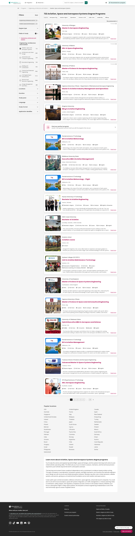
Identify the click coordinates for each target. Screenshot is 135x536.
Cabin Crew (91, 17)
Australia (46, 412)
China (45, 422)
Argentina (72, 439)
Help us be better (126, 531)
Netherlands (98, 422)
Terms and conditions (107, 531)
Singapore (47, 414)
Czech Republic (98, 442)
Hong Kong (97, 417)
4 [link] (80, 399)
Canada (96, 409)
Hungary (46, 444)
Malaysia (71, 417)
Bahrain (46, 427)
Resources (40, 2)
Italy (70, 414)
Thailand (71, 419)
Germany (97, 434)
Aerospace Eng (53, 17)
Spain (96, 412)
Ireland (46, 419)
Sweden (96, 424)
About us (66, 509)
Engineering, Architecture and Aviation (28, 38)
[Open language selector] (106, 2)
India (45, 437)
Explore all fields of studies (103, 509)
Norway (71, 437)
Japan (70, 422)
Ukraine (46, 439)
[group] (83, 17)
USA (45, 409)
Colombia (72, 434)
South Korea (72, 424)
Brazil (45, 442)
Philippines (47, 449)
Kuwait (71, 447)
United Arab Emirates (50, 417)
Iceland (71, 444)
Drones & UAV (82, 17)
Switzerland (47, 452)
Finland (96, 427)
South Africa (97, 432)
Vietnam (46, 434)
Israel (45, 447)
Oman (96, 437)
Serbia (96, 449)
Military (107, 17)
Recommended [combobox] (111, 21)
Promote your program (70, 512)
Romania (71, 449)
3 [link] (77, 399)
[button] (28, 20)
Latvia (96, 447)
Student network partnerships (71, 515)
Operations (73, 17)
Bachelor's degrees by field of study (105, 515)
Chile (70, 442)
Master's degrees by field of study (104, 512)
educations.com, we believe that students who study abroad (25, 513)
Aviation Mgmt (64, 17)
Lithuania (72, 429)
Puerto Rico (72, 432)
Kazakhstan (47, 429)
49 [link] (90, 399)
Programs (29, 2)
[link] (60, 8)
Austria (96, 439)
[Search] (86, 2)
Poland (46, 424)
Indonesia (97, 444)
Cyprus (71, 427)
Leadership (100, 17)
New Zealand (98, 414)
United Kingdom (74, 409)
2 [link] (74, 399)
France (71, 412)
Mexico (96, 429)
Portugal (46, 432)
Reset (36, 15)
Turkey (96, 419)
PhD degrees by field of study (103, 518)
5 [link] (83, 399)
